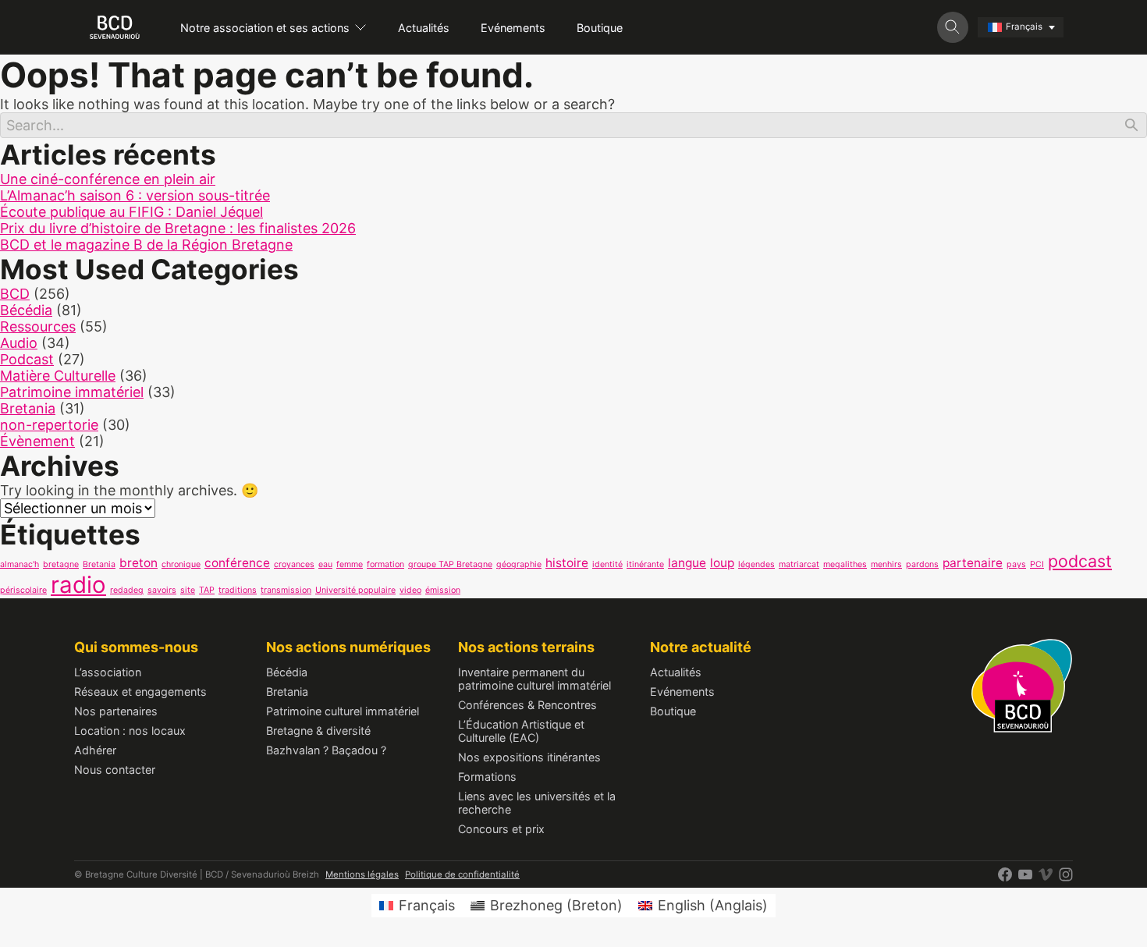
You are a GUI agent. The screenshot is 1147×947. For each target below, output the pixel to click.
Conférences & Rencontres (527, 704)
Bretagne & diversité (318, 730)
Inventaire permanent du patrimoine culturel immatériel (534, 678)
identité (607, 564)
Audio (18, 343)
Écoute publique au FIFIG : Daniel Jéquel (131, 212)
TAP (207, 590)
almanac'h (19, 564)
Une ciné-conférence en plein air (107, 179)
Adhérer (95, 750)
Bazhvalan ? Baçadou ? (326, 750)
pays (1016, 564)
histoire (566, 562)
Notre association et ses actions (265, 27)
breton (138, 562)
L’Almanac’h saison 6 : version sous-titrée (135, 195)
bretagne (61, 564)
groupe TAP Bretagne (450, 564)
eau (325, 564)
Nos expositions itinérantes (529, 757)
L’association (107, 672)
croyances (294, 564)
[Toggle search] (952, 27)
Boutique (600, 27)
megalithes (845, 564)
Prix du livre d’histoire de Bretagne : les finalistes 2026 (178, 228)
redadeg (127, 590)
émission (442, 590)
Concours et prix (501, 828)
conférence (237, 562)
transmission (286, 590)
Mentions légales (362, 874)
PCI (1037, 564)
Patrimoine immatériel (72, 392)
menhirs (886, 564)
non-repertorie (49, 425)
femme (349, 564)
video (410, 590)
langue (687, 562)
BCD (15, 294)
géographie (519, 564)
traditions (237, 590)
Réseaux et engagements (140, 691)
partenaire (973, 562)
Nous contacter (114, 769)
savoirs (161, 590)
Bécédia (26, 310)
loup (722, 562)
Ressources (38, 326)
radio (78, 584)
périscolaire (23, 590)
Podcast (27, 359)
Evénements (513, 27)
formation (385, 564)
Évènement (37, 441)
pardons (922, 564)
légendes (756, 564)
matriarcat (799, 564)
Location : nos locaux (130, 730)
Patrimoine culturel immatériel (342, 711)
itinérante (645, 564)
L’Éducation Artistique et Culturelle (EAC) (521, 731)
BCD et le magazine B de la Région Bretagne (146, 244)
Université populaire (355, 590)
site (187, 590)
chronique (181, 564)
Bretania (27, 408)
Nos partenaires (116, 711)
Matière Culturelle (57, 375)
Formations (487, 776)
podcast (1080, 561)
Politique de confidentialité (462, 874)
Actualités (423, 27)
